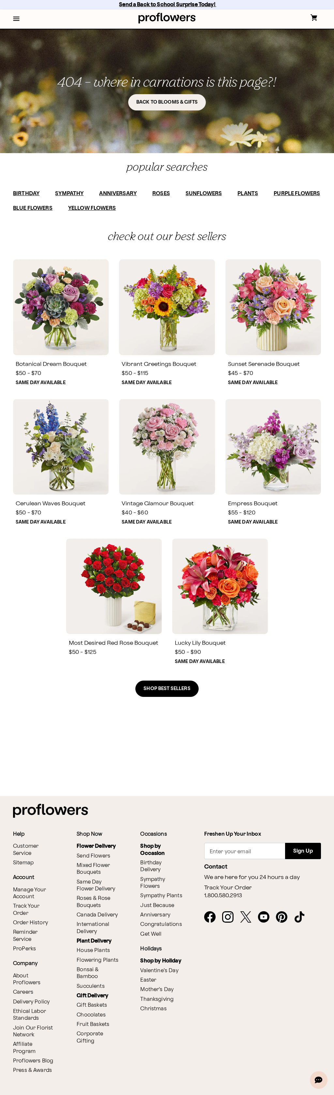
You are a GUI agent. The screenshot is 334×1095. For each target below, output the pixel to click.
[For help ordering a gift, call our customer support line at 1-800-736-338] (167, 18)
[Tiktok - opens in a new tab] (302, 917)
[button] (16, 19)
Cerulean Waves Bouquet (50, 503)
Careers (23, 992)
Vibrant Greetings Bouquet (159, 364)
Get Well (150, 934)
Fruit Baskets (93, 1024)
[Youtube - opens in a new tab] (266, 917)
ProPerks (24, 948)
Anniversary (155, 915)
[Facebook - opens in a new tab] (212, 917)
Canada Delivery (97, 915)
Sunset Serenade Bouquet (264, 364)
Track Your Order (26, 909)
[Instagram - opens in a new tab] (230, 917)
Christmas (153, 1008)
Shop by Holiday (160, 960)
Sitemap (23, 862)
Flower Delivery (96, 846)
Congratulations (161, 924)
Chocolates (91, 1015)
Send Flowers (93, 856)
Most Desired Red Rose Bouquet (113, 643)
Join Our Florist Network (33, 1031)
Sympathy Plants (161, 895)
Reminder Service (25, 936)
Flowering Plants (97, 960)
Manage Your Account (29, 893)
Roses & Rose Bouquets (93, 902)
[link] (61, 307)
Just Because (157, 905)
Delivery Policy (31, 1002)
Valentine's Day (159, 970)
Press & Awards (32, 1070)
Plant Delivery (94, 941)
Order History (30, 922)
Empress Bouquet (253, 503)
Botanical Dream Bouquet (51, 364)
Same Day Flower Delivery (96, 885)
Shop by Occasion (152, 850)
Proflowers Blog (33, 1061)
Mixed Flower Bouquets (93, 869)
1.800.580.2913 (223, 895)
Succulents (91, 986)
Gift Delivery (92, 995)
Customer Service (25, 850)
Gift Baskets (92, 1005)
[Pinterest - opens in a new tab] (284, 917)
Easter (148, 980)
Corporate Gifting (90, 1037)
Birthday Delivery (150, 866)
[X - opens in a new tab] (248, 917)
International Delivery (93, 928)
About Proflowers (27, 979)
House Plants (93, 950)
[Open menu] (16, 19)
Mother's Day (157, 989)
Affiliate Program (24, 1048)
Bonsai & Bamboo (88, 973)
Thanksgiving (157, 999)
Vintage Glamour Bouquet (158, 503)
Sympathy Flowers (152, 883)
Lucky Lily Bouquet (200, 643)
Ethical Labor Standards (29, 1015)
